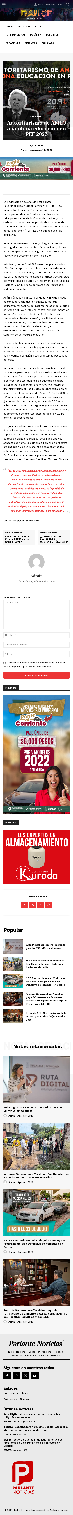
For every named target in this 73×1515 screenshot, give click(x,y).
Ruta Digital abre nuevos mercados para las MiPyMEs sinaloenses (46, 946)
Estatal (7, 1434)
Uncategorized (11, 1421)
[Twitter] (32, 905)
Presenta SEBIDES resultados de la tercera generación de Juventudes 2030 (46, 1016)
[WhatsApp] (48, 905)
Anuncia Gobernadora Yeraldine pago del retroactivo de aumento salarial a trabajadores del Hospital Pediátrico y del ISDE (46, 999)
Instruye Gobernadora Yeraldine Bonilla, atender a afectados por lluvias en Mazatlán (45, 964)
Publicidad (10, 822)
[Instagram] (16, 1375)
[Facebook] (24, 905)
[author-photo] (5, 1116)
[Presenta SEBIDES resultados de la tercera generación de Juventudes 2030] (13, 1016)
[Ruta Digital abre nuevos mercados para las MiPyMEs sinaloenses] (13, 946)
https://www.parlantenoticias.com (36, 581)
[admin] (36, 562)
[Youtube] (35, 1375)
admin (39, 145)
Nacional (36, 116)
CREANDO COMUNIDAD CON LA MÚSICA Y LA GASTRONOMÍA (18, 539)
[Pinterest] (40, 905)
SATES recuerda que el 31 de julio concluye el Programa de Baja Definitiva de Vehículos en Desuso (45, 981)
